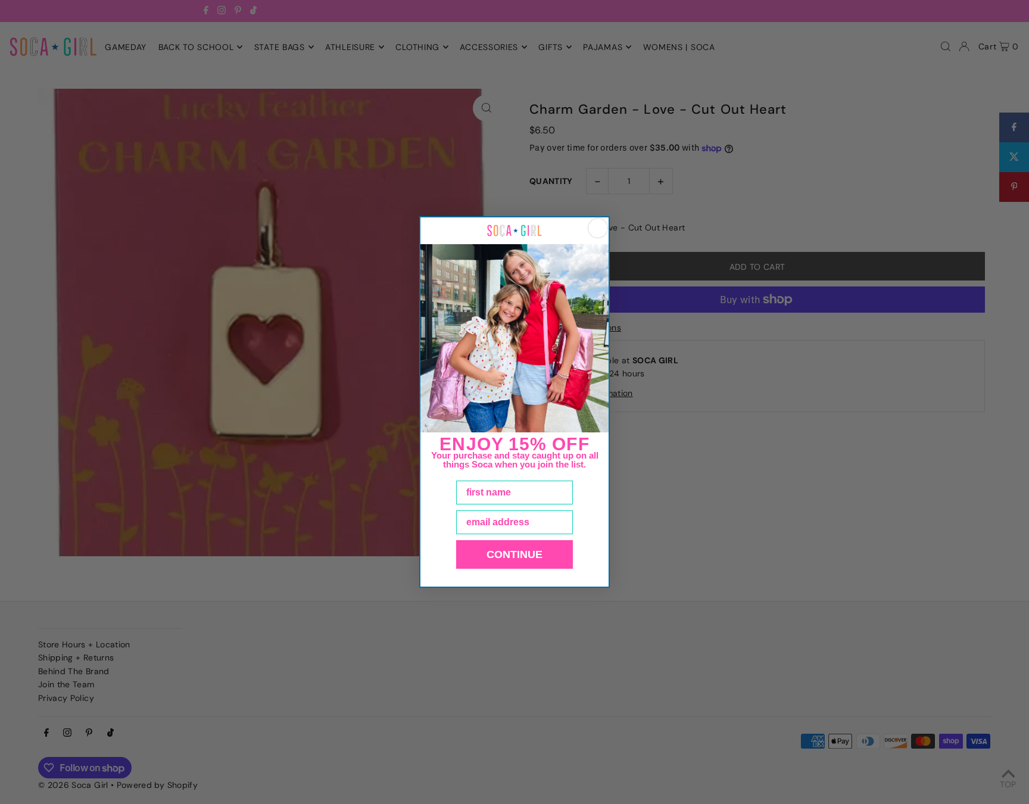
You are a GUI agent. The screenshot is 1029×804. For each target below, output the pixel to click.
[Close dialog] (597, 228)
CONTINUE (514, 554)
